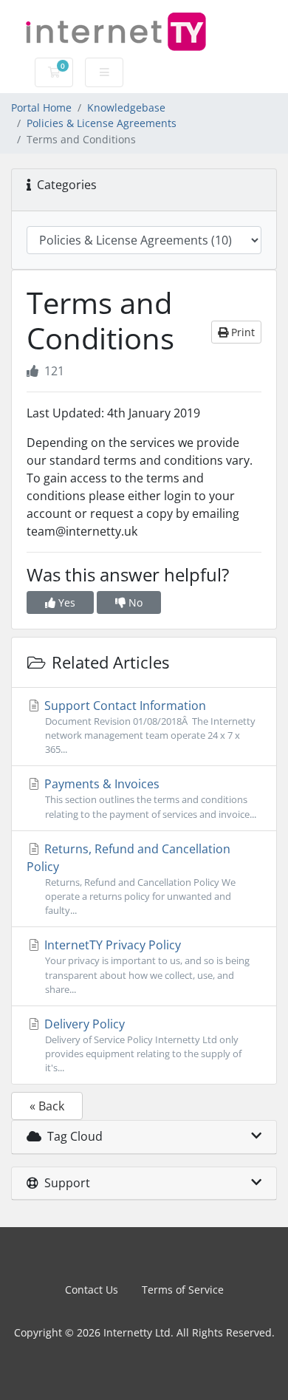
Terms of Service (183, 1290)
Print (241, 332)
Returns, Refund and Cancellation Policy (131, 879)
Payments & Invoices (148, 798)
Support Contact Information (148, 726)
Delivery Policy (141, 1045)
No (134, 602)
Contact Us (91, 1290)
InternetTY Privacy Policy (145, 966)
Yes (65, 602)
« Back (47, 1106)
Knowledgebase (126, 107)
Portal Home (41, 107)
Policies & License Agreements (101, 123)
